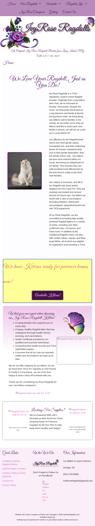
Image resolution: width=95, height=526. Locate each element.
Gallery (53, 12)
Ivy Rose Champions (32, 12)
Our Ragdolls (29, 4)
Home (11, 4)
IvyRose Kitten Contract (14, 468)
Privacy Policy (9, 485)
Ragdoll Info (74, 4)
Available (51, 4)
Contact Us (69, 12)
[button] (40, 4)
